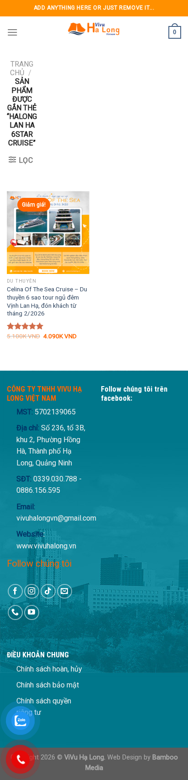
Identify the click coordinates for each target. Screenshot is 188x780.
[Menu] (12, 32)
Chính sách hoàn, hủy (49, 669)
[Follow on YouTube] (31, 612)
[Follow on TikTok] (48, 591)
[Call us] (15, 612)
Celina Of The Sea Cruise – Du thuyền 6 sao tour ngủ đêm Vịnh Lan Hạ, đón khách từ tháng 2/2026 (47, 301)
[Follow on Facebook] (15, 591)
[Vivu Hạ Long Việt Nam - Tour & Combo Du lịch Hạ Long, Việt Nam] (93, 32)
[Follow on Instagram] (31, 591)
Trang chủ (21, 68)
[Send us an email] (64, 591)
